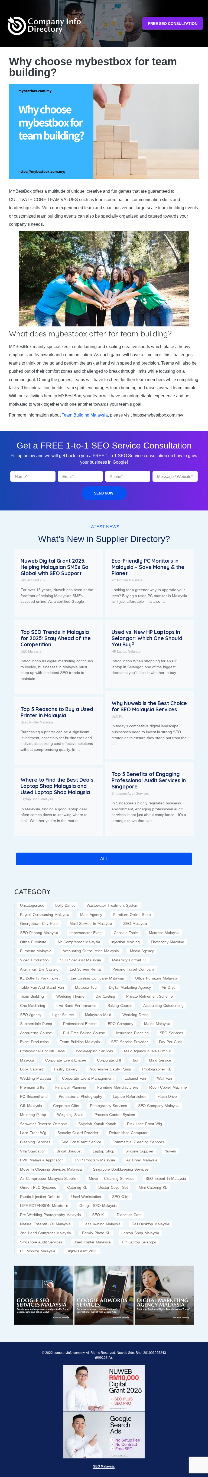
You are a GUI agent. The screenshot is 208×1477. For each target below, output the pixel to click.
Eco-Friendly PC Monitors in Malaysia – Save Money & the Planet (148, 567)
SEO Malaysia (31, 651)
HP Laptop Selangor (127, 651)
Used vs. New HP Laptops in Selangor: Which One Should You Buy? (147, 638)
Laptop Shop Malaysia (37, 799)
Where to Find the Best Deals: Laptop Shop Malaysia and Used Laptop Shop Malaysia (58, 786)
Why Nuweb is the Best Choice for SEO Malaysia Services (149, 706)
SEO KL (117, 716)
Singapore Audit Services (130, 793)
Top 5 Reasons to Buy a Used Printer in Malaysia (57, 712)
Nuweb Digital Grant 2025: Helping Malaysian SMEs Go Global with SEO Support (54, 567)
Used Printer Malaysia (37, 722)
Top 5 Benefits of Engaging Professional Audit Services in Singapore (149, 780)
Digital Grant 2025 (34, 580)
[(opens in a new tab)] (43, 1295)
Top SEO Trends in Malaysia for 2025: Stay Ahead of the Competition (56, 638)
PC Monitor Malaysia (127, 580)
